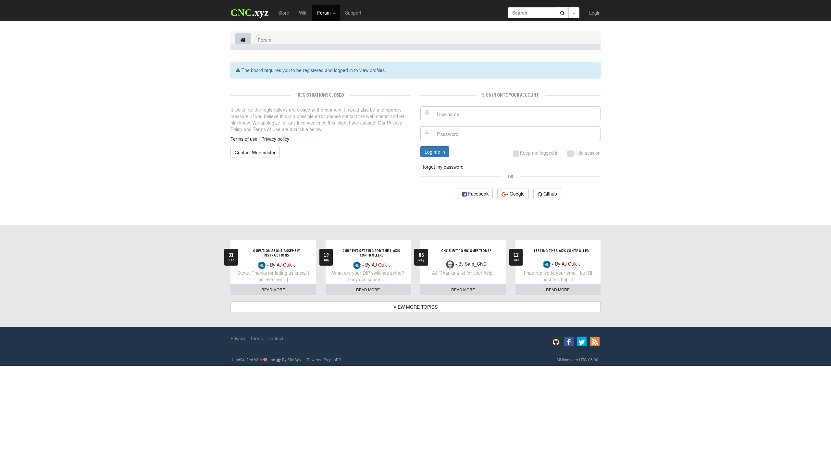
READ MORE (273, 289)
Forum (324, 12)
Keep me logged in (539, 153)
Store (283, 12)
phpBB (335, 359)
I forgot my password (442, 166)
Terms (256, 338)
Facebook (478, 193)
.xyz (249, 12)
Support (353, 12)
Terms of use (243, 139)
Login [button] (595, 12)
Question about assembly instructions (276, 252)
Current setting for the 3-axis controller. (371, 252)
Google (517, 193)
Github (550, 193)
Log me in (435, 152)
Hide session (587, 153)
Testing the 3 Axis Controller (561, 250)
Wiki (303, 12)
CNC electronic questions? (466, 250)
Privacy (237, 338)
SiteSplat (295, 359)
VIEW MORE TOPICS (415, 307)
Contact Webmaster (255, 152)
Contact (275, 338)
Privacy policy (275, 139)
